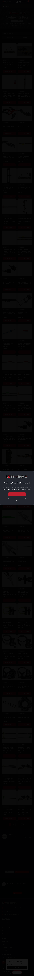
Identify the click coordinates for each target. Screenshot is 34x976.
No (17, 500)
